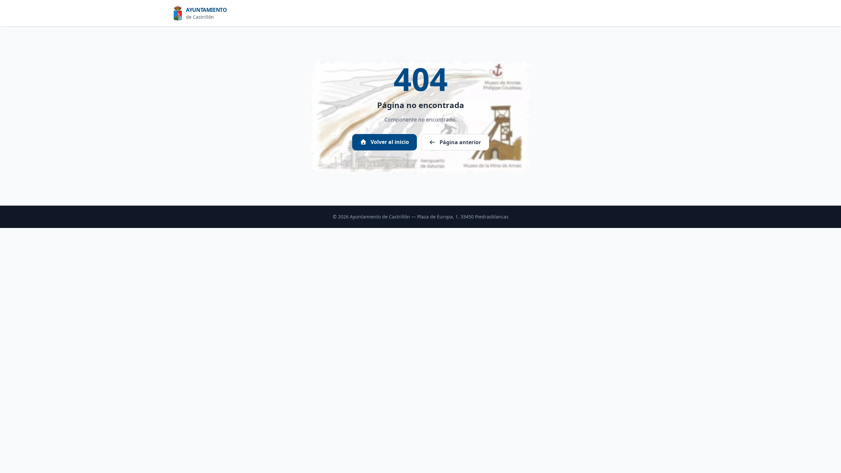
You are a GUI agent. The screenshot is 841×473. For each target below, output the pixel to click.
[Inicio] (179, 13)
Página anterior (459, 142)
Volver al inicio (389, 142)
